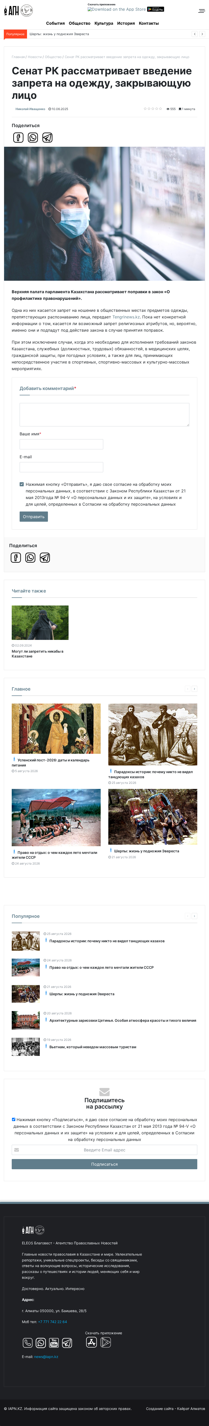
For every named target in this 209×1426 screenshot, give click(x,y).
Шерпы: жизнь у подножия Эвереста (146, 851)
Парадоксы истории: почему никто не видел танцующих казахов (107, 941)
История (126, 23)
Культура (104, 23)
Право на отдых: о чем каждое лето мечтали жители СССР (101, 967)
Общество (79, 23)
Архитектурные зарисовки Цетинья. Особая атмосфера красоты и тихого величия (122, 1020)
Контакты (149, 23)
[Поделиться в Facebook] (18, 137)
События (55, 23)
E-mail (26, 456)
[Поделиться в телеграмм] (47, 137)
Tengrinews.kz (126, 316)
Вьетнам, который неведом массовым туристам (69, 34)
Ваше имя (30, 433)
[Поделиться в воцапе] (33, 137)
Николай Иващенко (30, 109)
